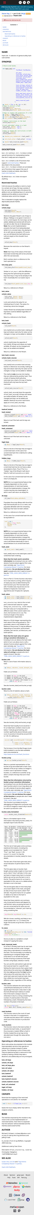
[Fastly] (17, 1190)
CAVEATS (5, 38)
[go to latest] (22, 14)
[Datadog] (7, 1186)
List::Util (12, 1162)
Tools (14, 1177)
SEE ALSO (5, 45)
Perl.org (24, 1177)
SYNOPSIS (6, 29)
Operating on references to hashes (15, 36)
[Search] (20, 2)
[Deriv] (16, 1186)
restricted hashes (13, 163)
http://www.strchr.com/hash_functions (16, 754)
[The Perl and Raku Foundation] (28, 1199)
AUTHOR (5, 43)
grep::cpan (20, 1175)
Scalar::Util (5, 1162)
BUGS (4, 40)
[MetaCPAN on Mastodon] (21, 1210)
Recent (28, 1175)
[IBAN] (17, 1195)
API (18, 1177)
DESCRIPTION (7, 31)
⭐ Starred (7, 16)
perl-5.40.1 (17, 14)
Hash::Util (8, 68)
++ (28, 13)
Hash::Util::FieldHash (8, 173)
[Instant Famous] (23, 1195)
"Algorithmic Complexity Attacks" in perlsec (14, 566)
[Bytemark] (23, 1183)
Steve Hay (6, 14)
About (6, 1175)
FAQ (8, 1177)
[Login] (28, 2)
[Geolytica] (10, 1195)
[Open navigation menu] (24, 2)
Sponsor (12, 1175)
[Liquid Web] (10, 1199)
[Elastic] (26, 1186)
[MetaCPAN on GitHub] (14, 1210)
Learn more (25, 9)
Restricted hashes (10, 34)
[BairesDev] (11, 1183)
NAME (4, 27)
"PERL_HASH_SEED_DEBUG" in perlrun (16, 656)
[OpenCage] (20, 1199)
